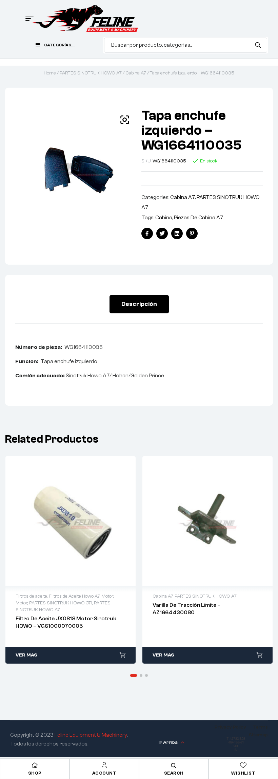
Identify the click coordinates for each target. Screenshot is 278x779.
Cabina (163, 218)
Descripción (139, 304)
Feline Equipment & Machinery (91, 735)
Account (104, 773)
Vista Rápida (70, 521)
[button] (125, 120)
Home (50, 73)
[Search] (258, 45)
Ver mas (26, 655)
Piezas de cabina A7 (198, 218)
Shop (35, 773)
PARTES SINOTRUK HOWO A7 (91, 73)
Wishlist (243, 773)
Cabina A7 (135, 73)
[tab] (139, 304)
